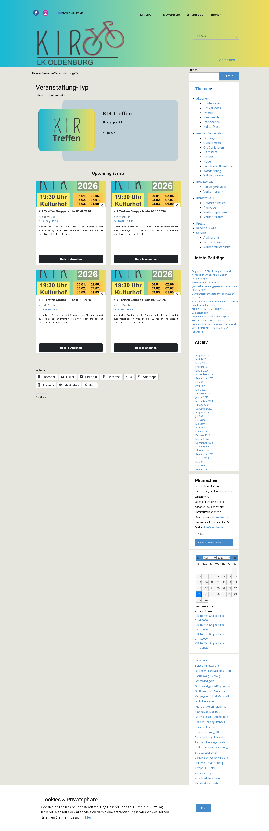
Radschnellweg (203, 737)
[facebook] (36, 13)
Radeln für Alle (206, 228)
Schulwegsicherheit (206, 752)
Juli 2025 (199, 382)
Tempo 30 (201, 768)
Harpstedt (210, 152)
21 (229, 588)
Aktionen (202, 98)
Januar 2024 (201, 439)
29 (235, 594)
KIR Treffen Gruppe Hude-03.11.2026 (65, 299)
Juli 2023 (199, 461)
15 (235, 582)
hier (88, 817)
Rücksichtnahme (204, 747)
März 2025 (201, 389)
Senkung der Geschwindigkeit (212, 757)
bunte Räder (212, 103)
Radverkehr (220, 737)
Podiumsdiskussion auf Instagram (211, 316)
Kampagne (201, 696)
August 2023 (202, 458)
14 (229, 582)
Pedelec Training (204, 722)
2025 (198, 660)
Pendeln (221, 722)
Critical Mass (212, 108)
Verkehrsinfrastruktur (207, 783)
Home (36, 73)
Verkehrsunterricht (216, 247)
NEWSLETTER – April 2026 (205, 282)
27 (224, 594)
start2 (211, 763)
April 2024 (200, 427)
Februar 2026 (202, 366)
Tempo (221, 763)
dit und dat (194, 15)
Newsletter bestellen (209, 542)
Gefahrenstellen (214, 203)
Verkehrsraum (213, 217)
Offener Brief (221, 716)
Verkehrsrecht (213, 191)
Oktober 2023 (202, 450)
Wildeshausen (213, 175)
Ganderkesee (212, 143)
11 (212, 582)
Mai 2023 (200, 465)
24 (206, 594)
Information (204, 182)
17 (206, 588)
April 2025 (200, 385)
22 (235, 588)
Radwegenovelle (214, 187)
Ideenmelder (212, 117)
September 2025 (204, 378)
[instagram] (45, 13)
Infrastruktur (205, 198)
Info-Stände (211, 122)
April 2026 (200, 359)
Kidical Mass (211, 127)
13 (224, 582)
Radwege (209, 208)
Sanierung (222, 747)
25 (212, 594)
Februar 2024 (202, 435)
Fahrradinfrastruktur (220, 670)
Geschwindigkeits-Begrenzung (212, 686)
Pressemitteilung (205, 732)
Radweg (199, 742)
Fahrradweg (202, 676)
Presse (201, 223)
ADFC (205, 660)
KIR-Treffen (225, 491)
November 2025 (204, 374)
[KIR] (80, 44)
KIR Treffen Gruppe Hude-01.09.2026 (65, 211)
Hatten (208, 157)
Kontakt (221, 517)
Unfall (212, 768)
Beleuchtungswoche (207, 665)
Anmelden (227, 60)
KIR (228, 696)
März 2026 (201, 363)
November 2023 (204, 446)
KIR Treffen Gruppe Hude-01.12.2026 (140, 299)
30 (199, 600)
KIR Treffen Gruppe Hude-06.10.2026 (140, 211)
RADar (220, 732)
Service (201, 233)
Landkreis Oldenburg (218, 166)
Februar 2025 (202, 393)
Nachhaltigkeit (203, 716)
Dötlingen (210, 138)
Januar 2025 (201, 397)
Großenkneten (213, 147)
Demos (208, 113)
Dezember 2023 (204, 442)
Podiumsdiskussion (206, 727)
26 (218, 594)
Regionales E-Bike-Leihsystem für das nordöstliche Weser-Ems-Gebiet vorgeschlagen (212, 274)
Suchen (193, 69)
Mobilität (220, 706)
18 (212, 588)
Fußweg (215, 676)
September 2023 (204, 454)
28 (229, 594)
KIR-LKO (146, 15)
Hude (207, 161)
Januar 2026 (201, 370)
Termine (47, 73)
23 (199, 594)
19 (218, 588)
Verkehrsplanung (215, 212)
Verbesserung (203, 773)
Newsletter (171, 15)
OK (203, 808)
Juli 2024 (199, 416)
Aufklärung (211, 237)
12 (218, 582)
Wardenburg (212, 171)
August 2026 (202, 355)
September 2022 (204, 469)
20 (224, 588)
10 (206, 582)
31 (206, 600)
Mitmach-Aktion (204, 706)
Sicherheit (200, 763)
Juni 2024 (200, 420)
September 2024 (204, 408)
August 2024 (202, 412)
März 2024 (201, 431)
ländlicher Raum (204, 701)
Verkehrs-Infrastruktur (208, 778)
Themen (215, 15)
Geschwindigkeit (204, 681)
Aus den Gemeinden (209, 133)
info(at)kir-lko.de (72, 13)
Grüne (217, 691)
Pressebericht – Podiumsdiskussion (211, 320)
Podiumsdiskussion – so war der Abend (214, 324)
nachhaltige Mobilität (207, 711)
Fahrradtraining (214, 242)
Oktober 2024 (202, 404)
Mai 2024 (200, 423)
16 (199, 588)
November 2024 (204, 401)
